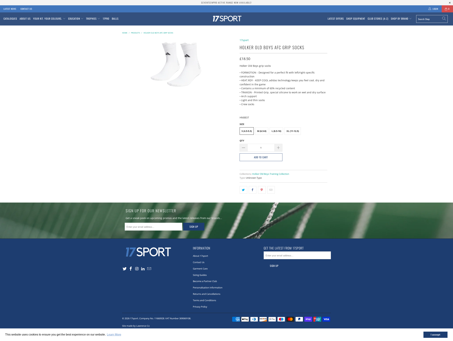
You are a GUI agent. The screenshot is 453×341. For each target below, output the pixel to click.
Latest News (10, 8)
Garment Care (200, 268)
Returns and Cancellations (206, 293)
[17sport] (226, 19)
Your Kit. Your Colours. (48, 18)
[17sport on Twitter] (124, 269)
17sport (244, 40)
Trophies (91, 18)
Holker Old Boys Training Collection (270, 173)
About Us (25, 18)
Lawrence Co (143, 325)
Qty (242, 140)
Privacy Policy (200, 306)
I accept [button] (435, 334)
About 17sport (200, 255)
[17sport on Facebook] (131, 269)
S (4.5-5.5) (247, 131)
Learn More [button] (114, 334)
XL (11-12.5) (292, 131)
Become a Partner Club (205, 281)
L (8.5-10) (276, 131)
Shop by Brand (400, 18)
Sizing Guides (200, 275)
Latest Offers (336, 18)
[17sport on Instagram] (137, 269)
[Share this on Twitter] (243, 190)
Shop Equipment (355, 18)
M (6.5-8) (261, 131)
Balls (115, 18)
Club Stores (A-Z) (378, 18)
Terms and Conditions (204, 300)
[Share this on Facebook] (252, 190)
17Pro (106, 18)
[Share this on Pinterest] (262, 190)
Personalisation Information (207, 287)
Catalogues (10, 18)
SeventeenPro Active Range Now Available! (226, 2)
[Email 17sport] (149, 269)
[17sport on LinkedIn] (143, 269)
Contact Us (26, 8)
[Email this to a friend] (271, 190)
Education (74, 18)
